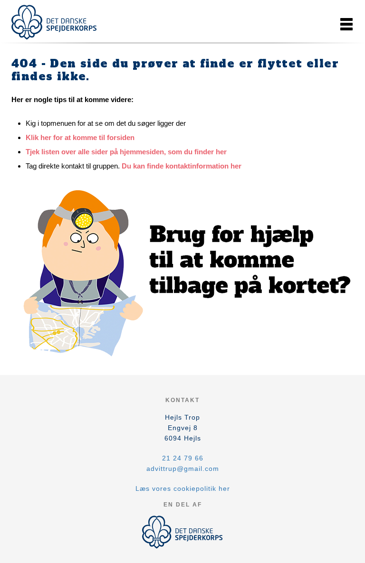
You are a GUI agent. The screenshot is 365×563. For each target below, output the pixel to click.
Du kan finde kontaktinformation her (181, 166)
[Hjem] (54, 22)
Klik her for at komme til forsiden (80, 137)
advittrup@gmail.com (182, 468)
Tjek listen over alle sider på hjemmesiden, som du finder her (126, 152)
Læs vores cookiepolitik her (182, 488)
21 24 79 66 (182, 458)
